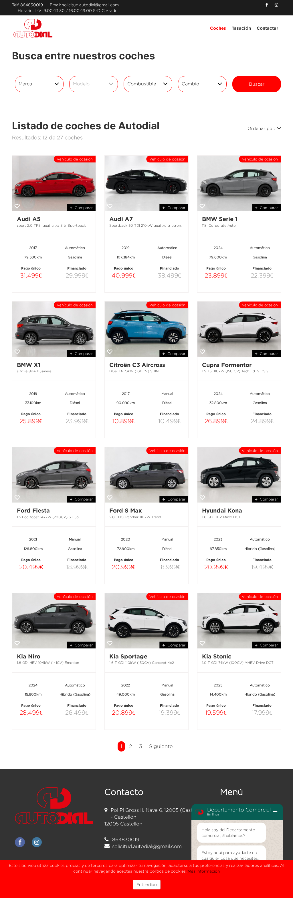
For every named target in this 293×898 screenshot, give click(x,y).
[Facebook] (267, 5)
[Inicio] (33, 28)
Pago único (31, 268)
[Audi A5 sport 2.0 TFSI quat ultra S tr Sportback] (54, 183)
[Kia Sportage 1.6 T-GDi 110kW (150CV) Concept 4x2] (146, 620)
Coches (218, 28)
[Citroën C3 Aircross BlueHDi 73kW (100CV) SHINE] (146, 329)
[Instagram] (276, 5)
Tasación (241, 28)
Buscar (256, 84)
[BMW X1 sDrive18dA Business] (54, 329)
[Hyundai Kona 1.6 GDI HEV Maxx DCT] (239, 475)
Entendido (146, 884)
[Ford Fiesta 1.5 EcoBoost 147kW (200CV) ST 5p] (54, 475)
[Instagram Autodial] (37, 842)
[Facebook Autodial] (20, 842)
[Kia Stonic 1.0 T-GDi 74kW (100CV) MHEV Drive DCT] (239, 620)
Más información (204, 871)
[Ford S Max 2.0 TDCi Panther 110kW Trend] (146, 475)
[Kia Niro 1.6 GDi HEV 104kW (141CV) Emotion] (54, 620)
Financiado (76, 268)
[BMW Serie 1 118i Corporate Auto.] (239, 183)
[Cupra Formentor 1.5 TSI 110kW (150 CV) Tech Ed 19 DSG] (239, 329)
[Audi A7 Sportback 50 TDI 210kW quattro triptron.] (146, 183)
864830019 (31, 5)
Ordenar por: (261, 128)
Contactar (267, 28)
